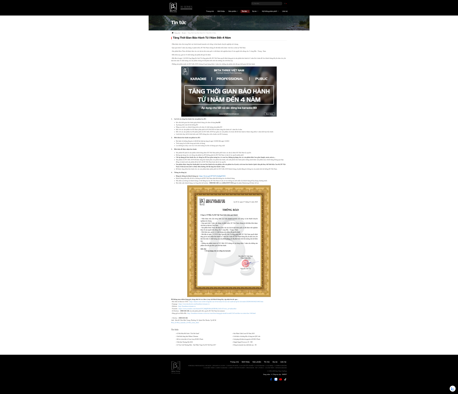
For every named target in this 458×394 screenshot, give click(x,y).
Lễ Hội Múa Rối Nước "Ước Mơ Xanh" (188, 333)
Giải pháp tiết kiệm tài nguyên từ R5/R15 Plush (246, 339)
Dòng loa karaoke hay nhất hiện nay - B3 (245, 345)
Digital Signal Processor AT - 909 (242, 342)
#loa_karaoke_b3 (182, 322)
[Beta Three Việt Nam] (181, 7)
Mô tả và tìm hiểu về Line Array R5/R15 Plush (190, 339)
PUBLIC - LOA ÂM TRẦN (266, 367)
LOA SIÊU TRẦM (209, 367)
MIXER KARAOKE (281, 367)
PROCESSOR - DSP (252, 367)
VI (285, 3)
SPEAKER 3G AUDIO (219, 365)
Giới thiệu (221, 11)
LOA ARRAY (270, 365)
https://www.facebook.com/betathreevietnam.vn (194, 304)
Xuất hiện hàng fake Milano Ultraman (187, 336)
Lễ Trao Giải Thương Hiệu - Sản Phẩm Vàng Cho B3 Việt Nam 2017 (196, 345)
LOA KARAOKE (260, 365)
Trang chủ (210, 11)
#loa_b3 (174, 322)
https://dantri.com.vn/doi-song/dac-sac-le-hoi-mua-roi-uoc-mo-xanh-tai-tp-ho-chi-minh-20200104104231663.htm (226, 301)
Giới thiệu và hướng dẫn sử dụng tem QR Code (246, 336)
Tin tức (245, 12)
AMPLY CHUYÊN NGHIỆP (237, 367)
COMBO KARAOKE (281, 365)
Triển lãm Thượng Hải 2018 (185, 342)
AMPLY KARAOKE (222, 367)
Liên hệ (284, 11)
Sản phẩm (233, 12)
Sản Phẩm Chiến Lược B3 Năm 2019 (244, 333)
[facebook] (271, 380)
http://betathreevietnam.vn (187, 306)
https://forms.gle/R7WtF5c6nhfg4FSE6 (212, 176)
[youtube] (280, 380)
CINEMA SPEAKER (232, 365)
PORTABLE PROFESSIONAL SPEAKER (199, 365)
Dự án (255, 12)
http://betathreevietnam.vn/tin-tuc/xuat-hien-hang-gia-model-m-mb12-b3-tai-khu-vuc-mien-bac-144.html (221, 313)
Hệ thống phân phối (270, 12)
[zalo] (275, 379)
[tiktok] (285, 380)
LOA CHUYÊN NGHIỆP (247, 365)
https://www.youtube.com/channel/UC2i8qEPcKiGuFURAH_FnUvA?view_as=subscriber (207, 308)
